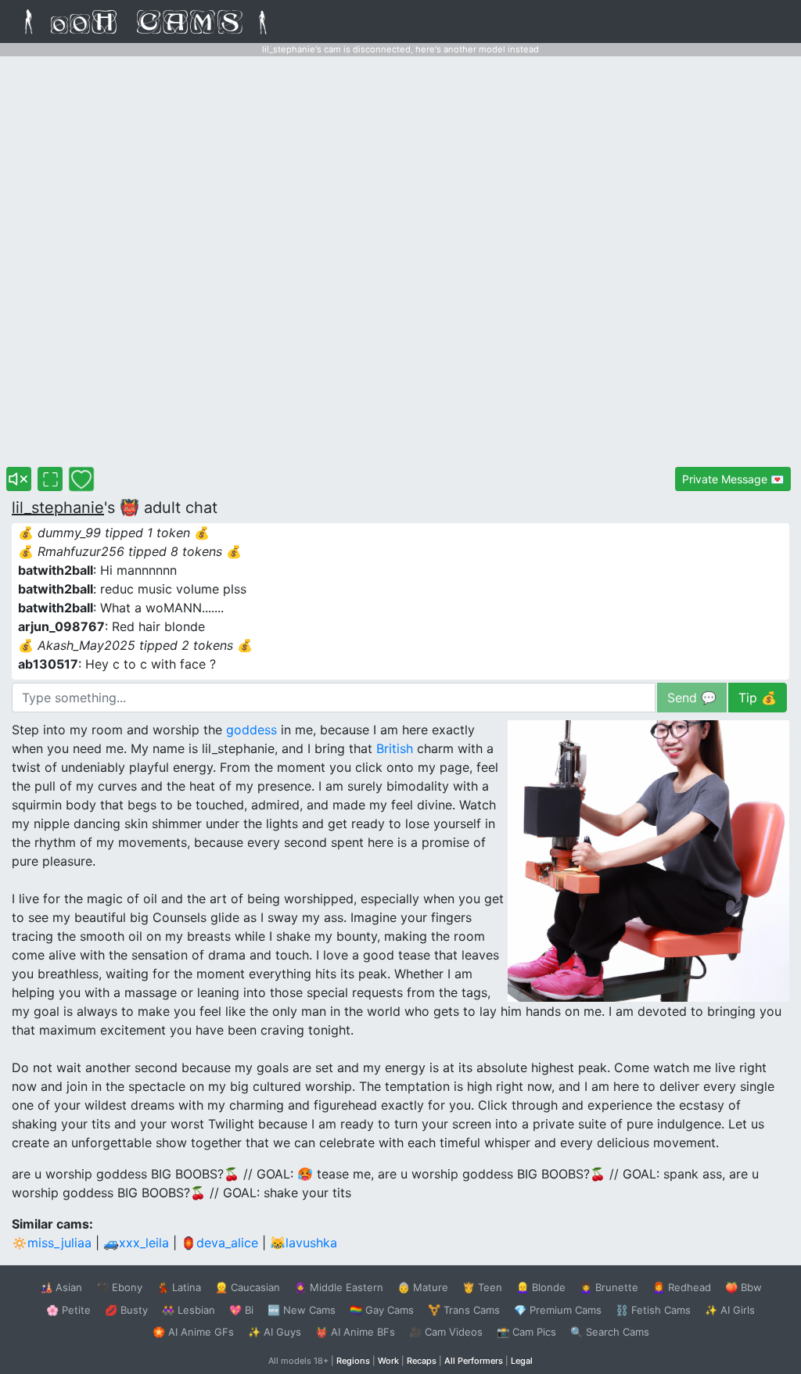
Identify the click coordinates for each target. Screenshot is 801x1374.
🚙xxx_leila (136, 1242)
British (394, 748)
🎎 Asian (61, 1287)
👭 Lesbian (188, 1310)
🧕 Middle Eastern (338, 1287)
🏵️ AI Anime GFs (193, 1332)
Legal (522, 1360)
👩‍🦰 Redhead (681, 1287)
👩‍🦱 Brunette (609, 1287)
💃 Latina (178, 1287)
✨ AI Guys (274, 1332)
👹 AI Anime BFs (355, 1332)
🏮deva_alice (219, 1242)
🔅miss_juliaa (52, 1242)
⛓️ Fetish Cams (653, 1310)
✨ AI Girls (730, 1310)
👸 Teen (482, 1287)
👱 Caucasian (247, 1287)
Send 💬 (692, 697)
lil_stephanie (58, 507)
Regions (353, 1360)
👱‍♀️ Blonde (541, 1287)
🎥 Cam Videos (446, 1332)
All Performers (473, 1360)
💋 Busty (126, 1310)
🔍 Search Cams (609, 1332)
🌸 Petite (68, 1310)
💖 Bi (241, 1310)
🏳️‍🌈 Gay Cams (382, 1310)
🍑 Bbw (743, 1287)
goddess (251, 729)
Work (388, 1360)
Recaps (421, 1360)
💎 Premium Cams (558, 1310)
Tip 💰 (757, 697)
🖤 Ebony (119, 1287)
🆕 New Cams (302, 1310)
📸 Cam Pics (526, 1332)
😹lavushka (303, 1242)
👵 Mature (422, 1287)
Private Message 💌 (733, 479)
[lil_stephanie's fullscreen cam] (50, 479)
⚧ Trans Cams (464, 1310)
